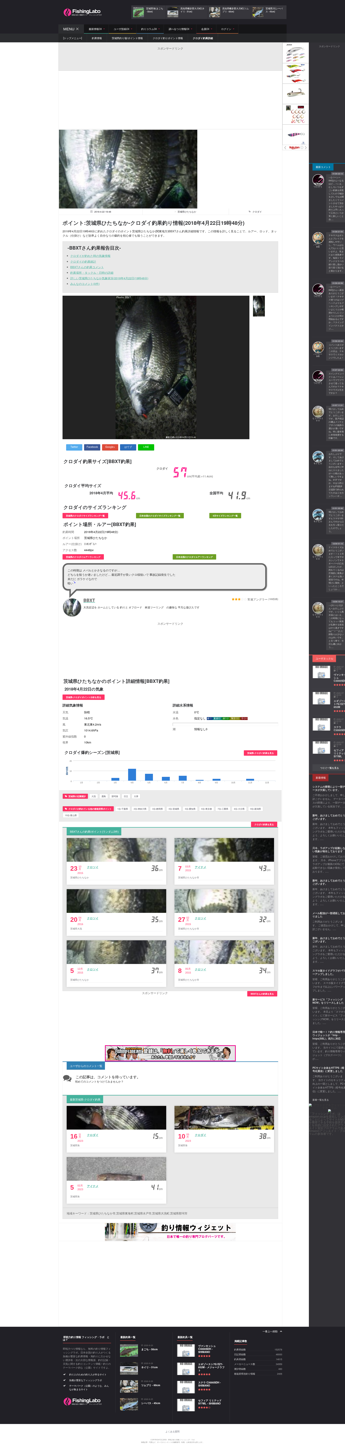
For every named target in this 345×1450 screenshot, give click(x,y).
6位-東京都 (206, 808)
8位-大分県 (239, 808)
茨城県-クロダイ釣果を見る (260, 753)
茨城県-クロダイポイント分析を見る (83, 697)
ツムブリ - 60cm (150, 1385)
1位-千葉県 (122, 808)
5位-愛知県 (190, 808)
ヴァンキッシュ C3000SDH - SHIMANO (207, 1349)
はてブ (128, 447)
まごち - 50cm (149, 1349)
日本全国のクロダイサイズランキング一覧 (159, 515)
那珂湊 (115, 796)
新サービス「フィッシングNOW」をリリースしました (328, 1001)
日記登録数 (240, 1354)
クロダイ (92, 1135)
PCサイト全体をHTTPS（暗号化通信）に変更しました (328, 1069)
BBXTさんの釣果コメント (87, 267)
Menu (68, 29)
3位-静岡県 (157, 808)
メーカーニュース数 (244, 1364)
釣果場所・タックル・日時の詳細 (91, 273)
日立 (126, 796)
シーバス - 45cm (150, 1403)
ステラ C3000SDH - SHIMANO (209, 1384)
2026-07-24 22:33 (339, 694)
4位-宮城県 (174, 808)
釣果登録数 (240, 1349)
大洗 (93, 796)
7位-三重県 (223, 808)
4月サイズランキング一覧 (225, 515)
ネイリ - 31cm (149, 1367)
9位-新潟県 (255, 808)
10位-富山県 (71, 815)
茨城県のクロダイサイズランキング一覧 (85, 515)
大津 (136, 796)
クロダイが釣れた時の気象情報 (90, 256)
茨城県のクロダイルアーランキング (83, 557)
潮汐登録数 (240, 1369)
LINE (146, 447)
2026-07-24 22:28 (339, 743)
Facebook (92, 447)
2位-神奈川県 (140, 808)
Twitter (74, 447)
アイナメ (200, 867)
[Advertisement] (170, 58)
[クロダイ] (259, 306)
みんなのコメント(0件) (85, 284)
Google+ (110, 447)
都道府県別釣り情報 (244, 1373)
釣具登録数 (240, 1359)
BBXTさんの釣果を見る (262, 993)
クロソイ (92, 867)
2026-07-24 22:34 (339, 668)
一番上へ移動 (270, 1331)
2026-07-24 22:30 (339, 720)
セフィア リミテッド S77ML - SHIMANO (210, 1402)
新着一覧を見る (320, 1099)
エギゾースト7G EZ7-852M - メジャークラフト (211, 1367)
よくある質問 (172, 1431)
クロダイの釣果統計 (83, 261)
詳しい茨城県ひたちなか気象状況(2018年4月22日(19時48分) (109, 278)
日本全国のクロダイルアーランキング (194, 557)
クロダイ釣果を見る (264, 824)
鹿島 (104, 796)
